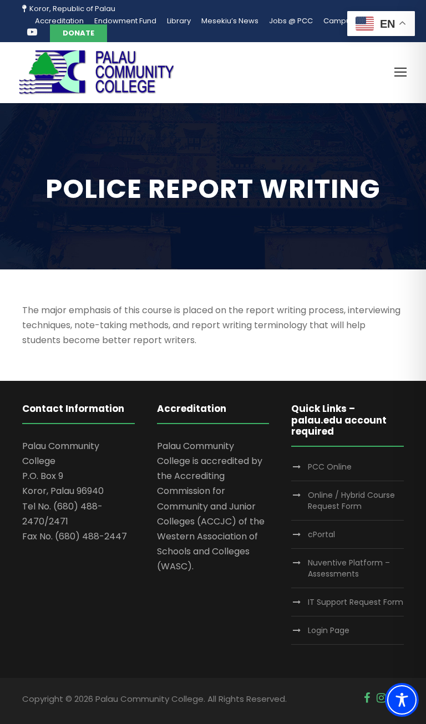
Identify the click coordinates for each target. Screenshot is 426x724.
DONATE (78, 33)
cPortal (321, 534)
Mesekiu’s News (229, 21)
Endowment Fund (125, 21)
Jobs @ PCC (291, 21)
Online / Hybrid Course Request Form (351, 501)
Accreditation (59, 21)
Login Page (328, 630)
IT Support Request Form (355, 602)
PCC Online (330, 466)
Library (179, 21)
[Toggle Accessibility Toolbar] (402, 700)
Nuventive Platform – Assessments (349, 568)
